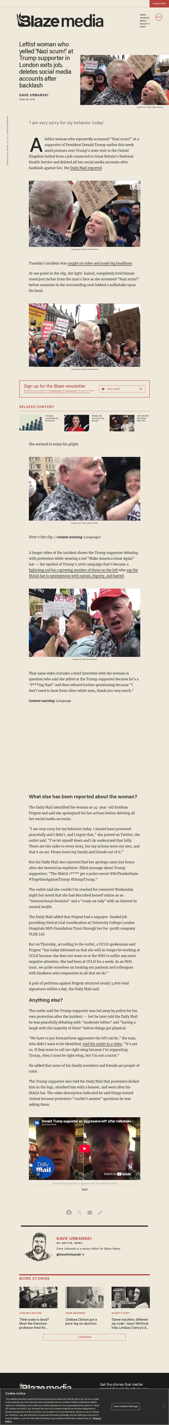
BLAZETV (145, 24)
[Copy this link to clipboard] (100, 1212)
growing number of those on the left (88, 570)
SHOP (143, 27)
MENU (158, 17)
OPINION (144, 18)
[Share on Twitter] (79, 1212)
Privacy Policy (56, 391)
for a (55, 570)
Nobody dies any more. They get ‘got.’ (98, 418)
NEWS (143, 15)
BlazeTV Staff (121, 1313)
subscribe (159, 4)
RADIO (143, 21)
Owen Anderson (75, 1313)
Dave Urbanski (34, 95)
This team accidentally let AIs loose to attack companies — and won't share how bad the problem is (52, 418)
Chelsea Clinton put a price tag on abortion (81, 1322)
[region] (84, 1407)
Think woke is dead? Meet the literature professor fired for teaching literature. (34, 1324)
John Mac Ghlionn (30, 1313)
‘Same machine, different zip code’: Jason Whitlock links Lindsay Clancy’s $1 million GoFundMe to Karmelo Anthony (130, 1324)
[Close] (163, 1406)
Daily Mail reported (86, 168)
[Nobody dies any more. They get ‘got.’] (76, 422)
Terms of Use (71, 391)
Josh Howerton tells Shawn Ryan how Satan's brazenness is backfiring (143, 418)
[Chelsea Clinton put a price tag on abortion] (84, 1297)
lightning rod (39, 570)
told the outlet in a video (102, 1044)
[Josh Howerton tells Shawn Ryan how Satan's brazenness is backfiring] (122, 422)
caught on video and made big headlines (99, 263)
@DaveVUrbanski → (70, 1254)
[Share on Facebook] (69, 1212)
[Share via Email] (89, 1212)
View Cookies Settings (126, 1406)
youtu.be (84, 1189)
